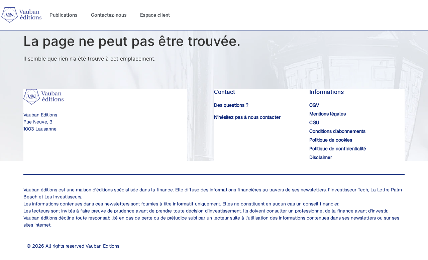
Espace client (155, 15)
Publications (63, 15)
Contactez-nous (109, 15)
